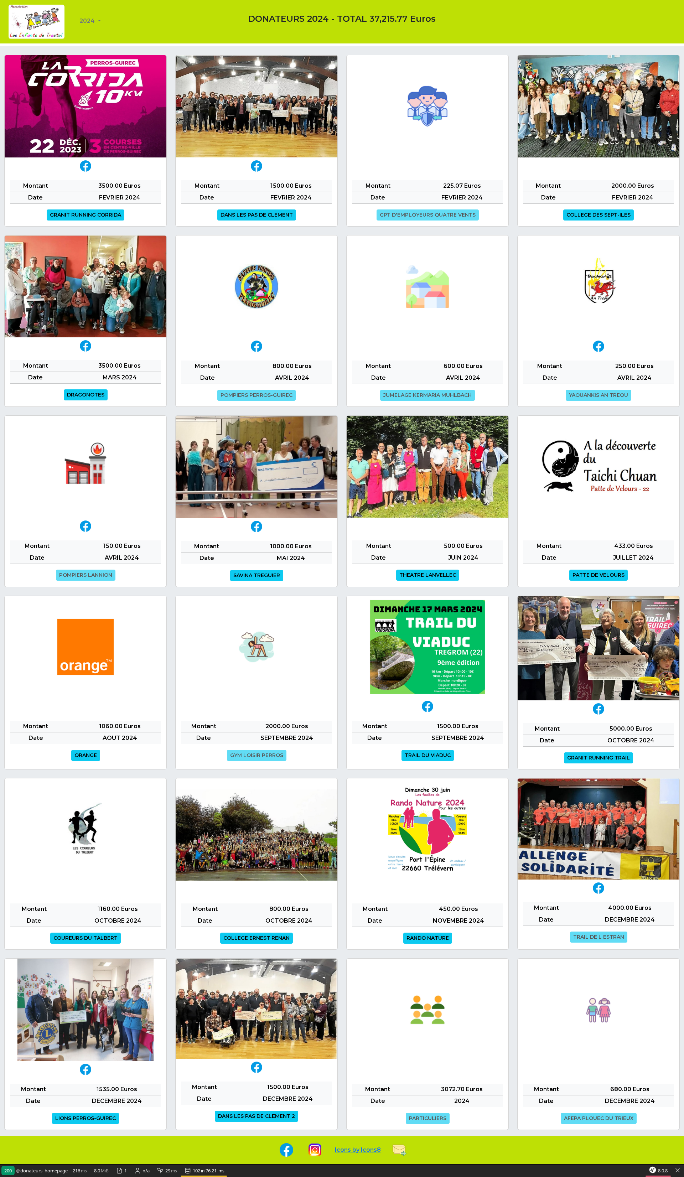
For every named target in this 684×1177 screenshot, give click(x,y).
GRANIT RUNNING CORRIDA (85, 215)
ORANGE (85, 755)
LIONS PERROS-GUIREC (85, 1118)
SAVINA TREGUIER (256, 575)
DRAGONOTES (85, 395)
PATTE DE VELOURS (598, 575)
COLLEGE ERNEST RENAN (256, 938)
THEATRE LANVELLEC (427, 575)
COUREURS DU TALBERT (85, 938)
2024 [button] (87, 20)
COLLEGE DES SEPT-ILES (598, 215)
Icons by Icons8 (358, 1149)
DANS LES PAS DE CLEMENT (257, 215)
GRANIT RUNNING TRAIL (598, 758)
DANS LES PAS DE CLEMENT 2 (256, 1116)
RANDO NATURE (427, 938)
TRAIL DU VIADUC (428, 755)
